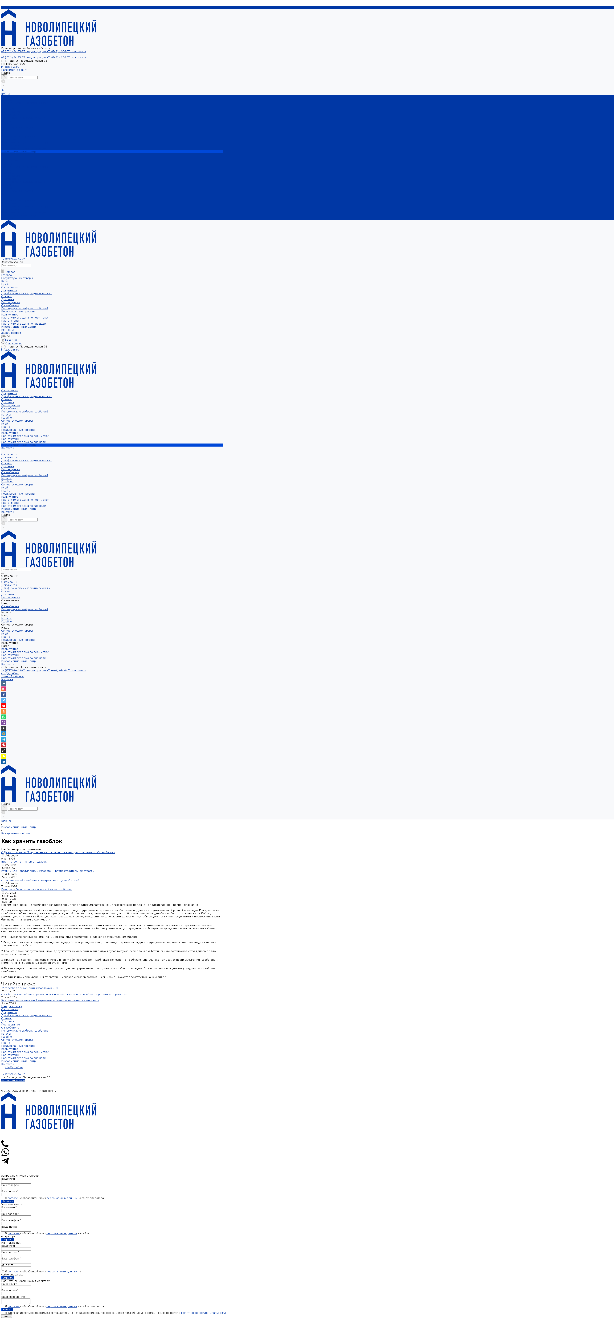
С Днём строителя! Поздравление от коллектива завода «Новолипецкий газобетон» (58, 852)
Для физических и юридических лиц (27, 102)
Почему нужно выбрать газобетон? (24, 118)
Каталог (6, 184)
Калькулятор (9, 203)
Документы (9, 99)
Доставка (7, 108)
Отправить (8, 1239)
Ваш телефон (10, 1185)
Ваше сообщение (14, 1296)
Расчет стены (10, 145)
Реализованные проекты (18, 200)
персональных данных (61, 1198)
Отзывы (6, 105)
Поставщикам (10, 111)
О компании (9, 160)
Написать (7, 1309)
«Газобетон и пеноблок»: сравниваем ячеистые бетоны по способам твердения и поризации (64, 994)
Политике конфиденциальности (203, 1312)
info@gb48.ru (10, 66)
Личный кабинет (12, 676)
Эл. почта (7, 1265)
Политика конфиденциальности (112, 1083)
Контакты (7, 218)
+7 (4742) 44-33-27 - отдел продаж (24, 670)
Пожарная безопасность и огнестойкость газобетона (36, 889)
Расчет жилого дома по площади (23, 148)
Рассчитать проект (13, 69)
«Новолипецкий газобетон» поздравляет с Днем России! (40, 880)
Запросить (8, 1201)
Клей (4, 130)
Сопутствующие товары (17, 127)
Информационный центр (18, 215)
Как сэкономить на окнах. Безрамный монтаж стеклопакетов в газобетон (50, 1000)
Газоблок (7, 124)
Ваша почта (9, 1191)
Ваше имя (9, 1178)
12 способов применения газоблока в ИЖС (30, 988)
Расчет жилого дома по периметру (25, 142)
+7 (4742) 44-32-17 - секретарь (66, 670)
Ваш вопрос (10, 1213)
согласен (14, 1198)
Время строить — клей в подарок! (24, 861)
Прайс (5, 133)
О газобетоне (10, 178)
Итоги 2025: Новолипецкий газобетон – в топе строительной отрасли (48, 870)
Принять (7, 1316)
